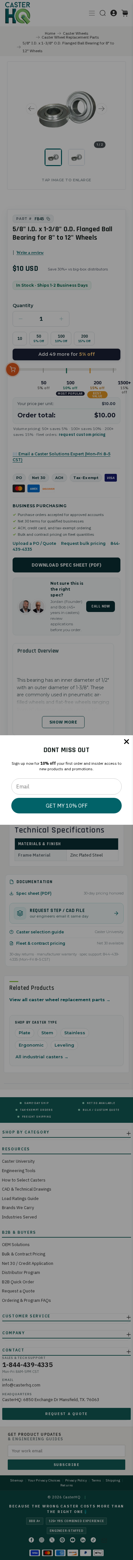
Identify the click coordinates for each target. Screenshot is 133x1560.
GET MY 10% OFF (66, 805)
